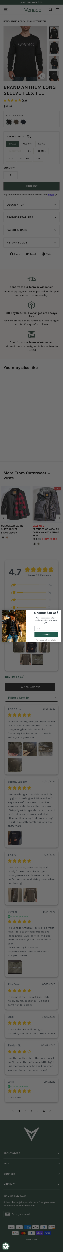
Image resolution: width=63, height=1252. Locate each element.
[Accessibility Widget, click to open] (6, 1246)
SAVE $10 (46, 634)
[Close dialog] (58, 612)
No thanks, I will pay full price (46, 640)
